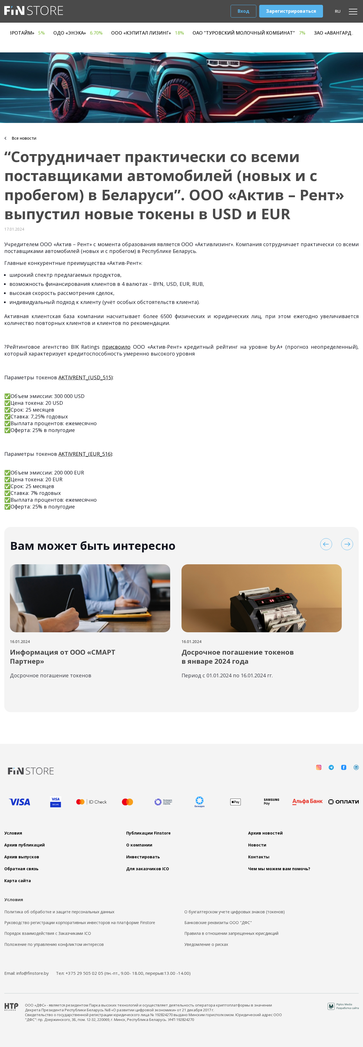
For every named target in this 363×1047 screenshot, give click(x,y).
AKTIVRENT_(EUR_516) (85, 453)
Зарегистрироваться (291, 11)
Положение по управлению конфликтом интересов (54, 944)
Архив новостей (265, 833)
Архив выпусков (21, 856)
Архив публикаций (24, 845)
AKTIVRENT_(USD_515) (85, 377)
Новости (257, 845)
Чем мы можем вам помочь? (279, 868)
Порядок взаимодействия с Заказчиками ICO (47, 933)
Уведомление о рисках (206, 944)
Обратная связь (21, 868)
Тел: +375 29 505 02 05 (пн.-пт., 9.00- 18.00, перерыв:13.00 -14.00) (123, 973)
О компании (139, 845)
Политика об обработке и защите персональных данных (59, 911)
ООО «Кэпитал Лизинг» (202, 33)
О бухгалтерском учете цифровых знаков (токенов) (234, 911)
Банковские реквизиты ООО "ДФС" (218, 922)
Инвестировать (143, 856)
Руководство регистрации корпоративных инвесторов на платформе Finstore (79, 922)
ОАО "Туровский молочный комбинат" (303, 33)
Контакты (258, 856)
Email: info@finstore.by (26, 973)
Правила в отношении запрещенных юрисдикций (231, 933)
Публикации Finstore (148, 833)
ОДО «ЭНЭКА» (132, 33)
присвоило (116, 346)
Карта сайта (17, 880)
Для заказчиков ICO (147, 868)
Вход (243, 11)
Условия (13, 833)
